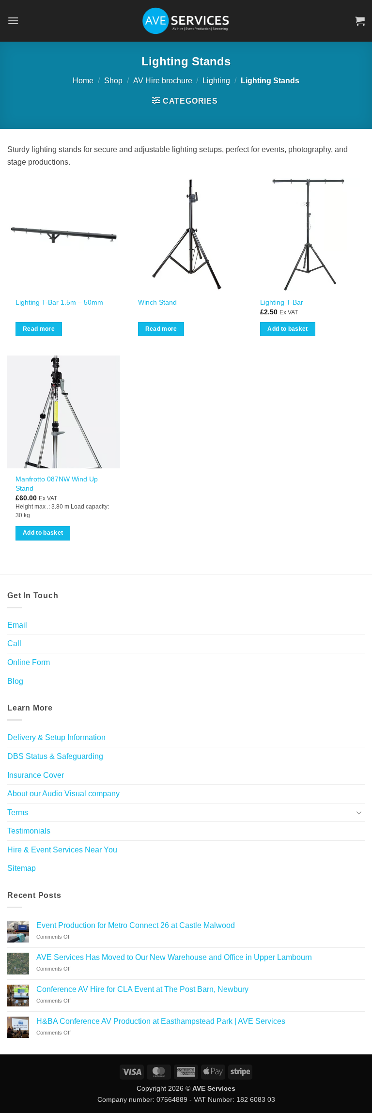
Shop (113, 81)
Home (83, 81)
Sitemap (21, 868)
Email (17, 625)
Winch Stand (157, 302)
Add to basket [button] (287, 329)
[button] (13, 20)
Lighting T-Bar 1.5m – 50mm (59, 302)
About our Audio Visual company (63, 793)
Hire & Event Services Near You (62, 850)
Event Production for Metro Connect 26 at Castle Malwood (135, 925)
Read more (39, 329)
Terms (17, 812)
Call (14, 643)
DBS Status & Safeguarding (55, 756)
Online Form (28, 662)
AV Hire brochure (162, 81)
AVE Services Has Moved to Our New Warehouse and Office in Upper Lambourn (174, 957)
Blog (15, 681)
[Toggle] (359, 812)
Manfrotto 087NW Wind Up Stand (57, 483)
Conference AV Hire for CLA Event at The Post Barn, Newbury (142, 989)
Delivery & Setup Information (56, 737)
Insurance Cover (35, 775)
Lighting (216, 81)
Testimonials (28, 831)
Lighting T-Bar (281, 302)
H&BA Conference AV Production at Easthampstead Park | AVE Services (160, 1021)
